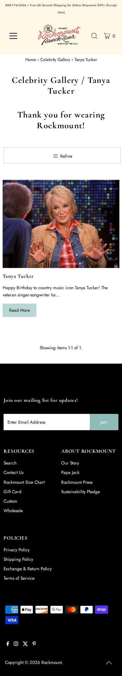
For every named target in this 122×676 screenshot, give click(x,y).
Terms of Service (19, 578)
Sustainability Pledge (80, 491)
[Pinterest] (34, 644)
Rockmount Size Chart (24, 482)
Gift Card (12, 491)
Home (30, 59)
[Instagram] (16, 644)
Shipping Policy (18, 559)
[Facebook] (8, 644)
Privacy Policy (17, 549)
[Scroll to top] (108, 662)
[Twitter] (25, 644)
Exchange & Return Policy (28, 568)
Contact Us (13, 472)
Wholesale (13, 510)
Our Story (70, 463)
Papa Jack (70, 472)
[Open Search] (94, 36)
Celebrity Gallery (55, 59)
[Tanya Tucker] (61, 224)
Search (10, 463)
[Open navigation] (17, 36)
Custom (10, 501)
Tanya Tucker (18, 276)
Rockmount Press (76, 482)
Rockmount (51, 662)
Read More (19, 310)
